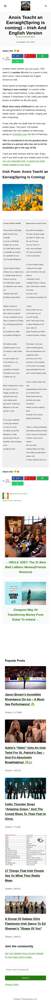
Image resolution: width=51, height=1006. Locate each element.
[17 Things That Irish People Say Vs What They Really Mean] (25, 850)
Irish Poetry (17, 501)
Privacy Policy (12, 984)
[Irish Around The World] (25, 5)
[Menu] (5, 5)
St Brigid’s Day (19, 134)
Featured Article (7, 501)
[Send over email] (43, 56)
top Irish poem (32, 69)
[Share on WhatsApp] (18, 61)
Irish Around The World (27, 37)
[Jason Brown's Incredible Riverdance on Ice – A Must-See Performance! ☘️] (25, 677)
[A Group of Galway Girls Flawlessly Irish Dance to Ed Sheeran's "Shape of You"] (25, 905)
